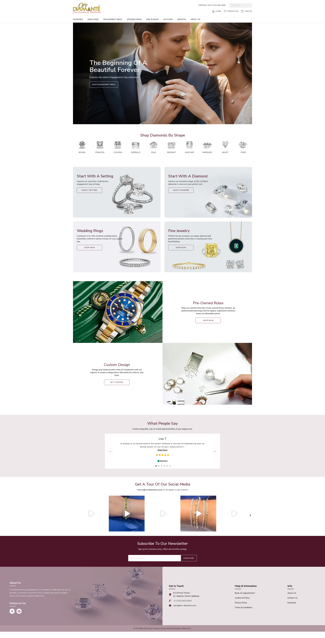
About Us (291, 593)
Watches (168, 19)
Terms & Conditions (243, 607)
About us (195, 19)
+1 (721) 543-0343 (211, 5)
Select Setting (89, 190)
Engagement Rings (112, 19)
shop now (208, 320)
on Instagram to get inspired (165, 489)
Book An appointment (245, 593)
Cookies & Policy (242, 597)
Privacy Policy (241, 602)
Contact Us (292, 597)
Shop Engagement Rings (103, 84)
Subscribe (188, 558)
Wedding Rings (134, 19)
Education (291, 602)
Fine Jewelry (152, 19)
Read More (162, 450)
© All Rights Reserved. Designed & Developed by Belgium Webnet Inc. (162, 628)
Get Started (116, 382)
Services (181, 19)
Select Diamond (181, 190)
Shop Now (89, 247)
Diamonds (78, 19)
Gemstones (93, 19)
